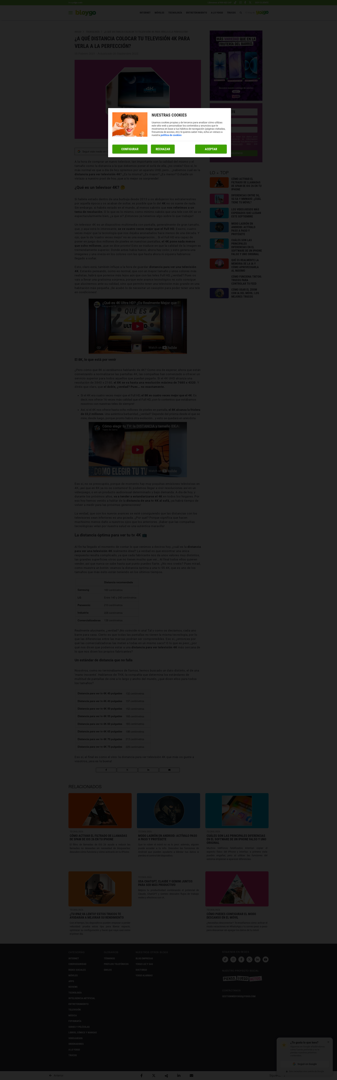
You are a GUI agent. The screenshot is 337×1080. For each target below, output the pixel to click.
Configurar (129, 149)
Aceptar (211, 149)
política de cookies (171, 135)
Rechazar (163, 149)
